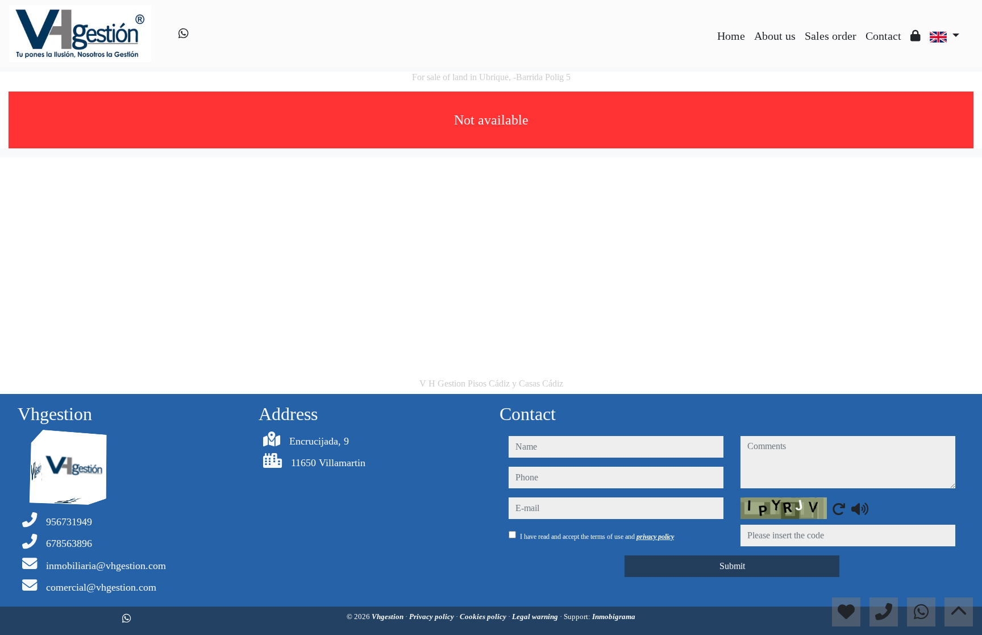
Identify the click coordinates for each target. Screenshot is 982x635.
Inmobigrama (613, 616)
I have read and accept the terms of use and (597, 537)
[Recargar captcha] (838, 508)
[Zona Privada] (915, 36)
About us (775, 36)
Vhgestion (388, 616)
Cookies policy (484, 616)
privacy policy (655, 537)
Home (731, 36)
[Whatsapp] (183, 33)
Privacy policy (432, 616)
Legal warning (536, 616)
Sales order (830, 36)
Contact (883, 36)
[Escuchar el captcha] (860, 508)
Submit (732, 566)
